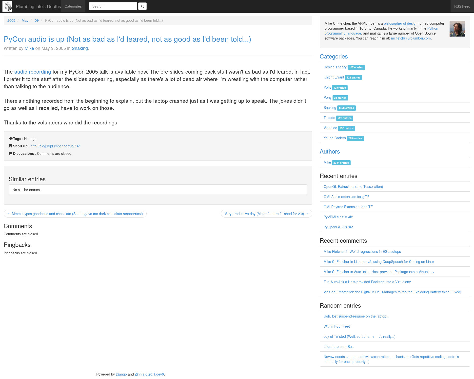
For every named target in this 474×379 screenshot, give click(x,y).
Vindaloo (339, 127)
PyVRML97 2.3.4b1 (339, 216)
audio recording (32, 71)
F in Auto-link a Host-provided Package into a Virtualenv (367, 281)
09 (37, 20)
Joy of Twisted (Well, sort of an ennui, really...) (359, 336)
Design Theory (343, 66)
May (25, 20)
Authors (330, 151)
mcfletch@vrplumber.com (411, 38)
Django (121, 374)
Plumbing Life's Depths (38, 6)
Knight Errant (342, 77)
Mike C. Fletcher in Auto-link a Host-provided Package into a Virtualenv (379, 271)
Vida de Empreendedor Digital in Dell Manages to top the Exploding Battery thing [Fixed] (392, 291)
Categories (73, 6)
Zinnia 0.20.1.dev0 (149, 374)
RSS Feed (462, 6)
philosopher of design (400, 23)
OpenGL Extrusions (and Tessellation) (353, 186)
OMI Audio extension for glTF (347, 196)
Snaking (80, 48)
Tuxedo (338, 117)
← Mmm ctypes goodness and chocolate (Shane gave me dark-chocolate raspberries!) (75, 213)
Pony (335, 97)
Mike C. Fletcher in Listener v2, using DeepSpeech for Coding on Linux (379, 261)
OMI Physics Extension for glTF (348, 206)
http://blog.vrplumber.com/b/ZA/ (55, 145)
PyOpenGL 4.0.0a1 (339, 226)
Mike (29, 48)
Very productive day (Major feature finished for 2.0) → (267, 213)
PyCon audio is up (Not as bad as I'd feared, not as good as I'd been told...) (127, 38)
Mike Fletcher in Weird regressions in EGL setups (362, 251)
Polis (335, 87)
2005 (11, 20)
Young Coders (343, 137)
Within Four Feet (337, 326)
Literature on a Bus (339, 346)
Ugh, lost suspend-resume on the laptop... (356, 316)
